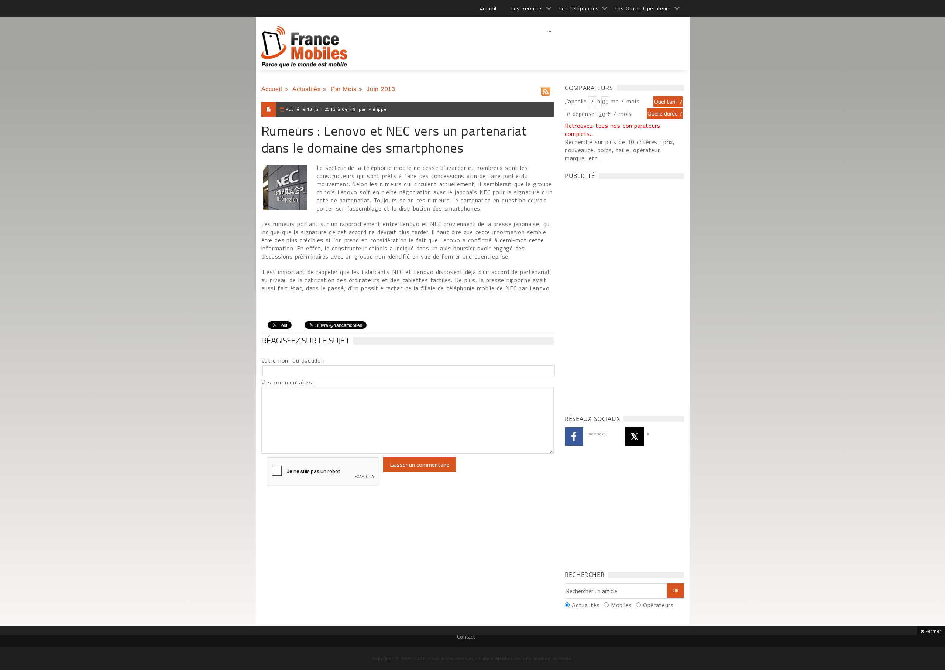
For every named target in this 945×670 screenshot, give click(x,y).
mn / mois (625, 101)
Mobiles (621, 605)
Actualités (306, 89)
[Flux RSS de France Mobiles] (545, 89)
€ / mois (619, 114)
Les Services (527, 8)
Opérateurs (658, 605)
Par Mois (344, 89)
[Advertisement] (549, 46)
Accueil (488, 8)
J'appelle (576, 101)
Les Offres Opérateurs (643, 8)
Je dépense (581, 114)
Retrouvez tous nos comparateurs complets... (612, 129)
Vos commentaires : (288, 382)
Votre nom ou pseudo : (293, 360)
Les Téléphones (579, 8)
